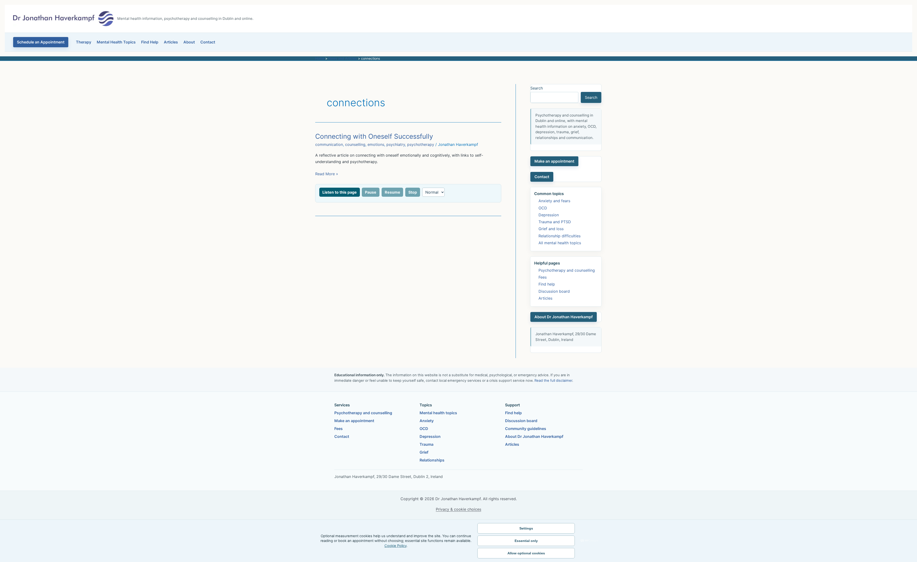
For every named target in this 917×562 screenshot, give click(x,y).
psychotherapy (420, 144)
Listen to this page (339, 192)
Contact (207, 42)
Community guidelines (525, 428)
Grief (424, 452)
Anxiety (427, 420)
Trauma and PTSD (554, 221)
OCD (542, 208)
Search (536, 88)
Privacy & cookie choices (458, 509)
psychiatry (395, 144)
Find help (546, 284)
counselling (355, 144)
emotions (376, 144)
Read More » (326, 174)
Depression (548, 214)
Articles (171, 42)
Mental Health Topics (116, 42)
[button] (40, 42)
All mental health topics (559, 242)
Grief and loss (551, 228)
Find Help (149, 42)
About (189, 42)
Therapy (83, 42)
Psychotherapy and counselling (566, 270)
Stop (412, 192)
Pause (370, 192)
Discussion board (554, 291)
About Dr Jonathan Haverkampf (563, 316)
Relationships (432, 460)
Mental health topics (438, 412)
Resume (392, 192)
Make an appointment (554, 161)
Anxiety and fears (554, 200)
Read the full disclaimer (553, 380)
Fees (542, 277)
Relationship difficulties (559, 235)
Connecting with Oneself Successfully (374, 136)
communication (329, 144)
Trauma (426, 444)
